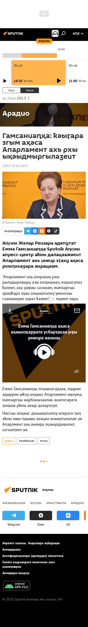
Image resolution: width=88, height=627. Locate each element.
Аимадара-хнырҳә (15, 573)
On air (18, 65)
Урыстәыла (56, 503)
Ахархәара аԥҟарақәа (44, 543)
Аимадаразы (11, 549)
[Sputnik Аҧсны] (14, 35)
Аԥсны (44, 440)
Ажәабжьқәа (26, 440)
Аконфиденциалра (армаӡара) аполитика (32, 556)
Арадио (44, 311)
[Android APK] (17, 586)
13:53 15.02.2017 (15, 166)
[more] (76, 371)
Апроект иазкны (14, 543)
